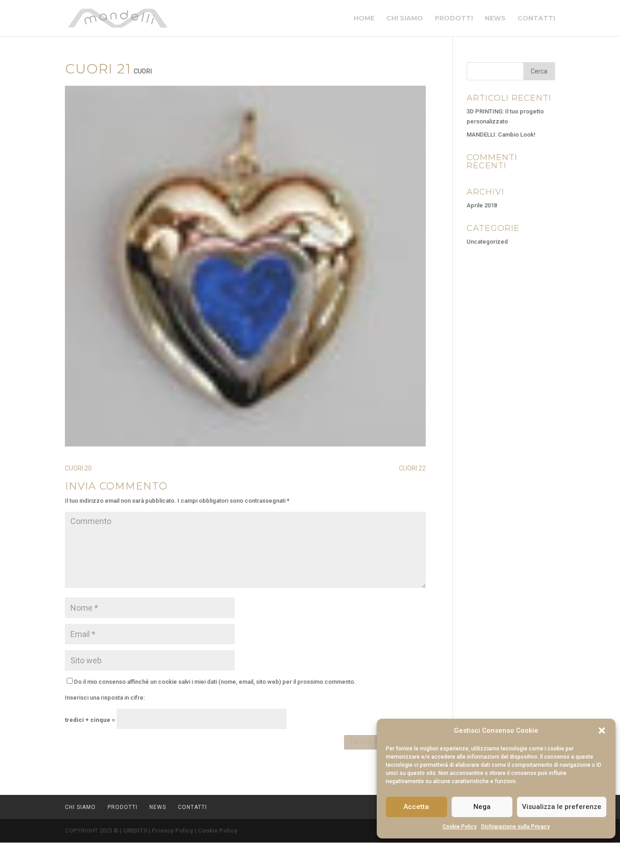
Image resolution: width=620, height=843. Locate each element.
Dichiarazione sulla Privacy (515, 826)
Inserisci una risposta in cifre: (105, 697)
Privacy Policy (172, 830)
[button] (601, 730)
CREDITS (135, 830)
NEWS (495, 18)
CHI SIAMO (404, 18)
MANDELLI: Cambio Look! (501, 134)
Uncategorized (487, 241)
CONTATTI (536, 18)
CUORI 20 (78, 468)
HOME (364, 18)
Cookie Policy (460, 826)
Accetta (416, 807)
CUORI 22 (412, 468)
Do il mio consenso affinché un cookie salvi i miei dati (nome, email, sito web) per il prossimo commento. (215, 681)
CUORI (142, 71)
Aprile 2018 (482, 205)
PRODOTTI (454, 18)
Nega (482, 807)
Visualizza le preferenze (561, 807)
